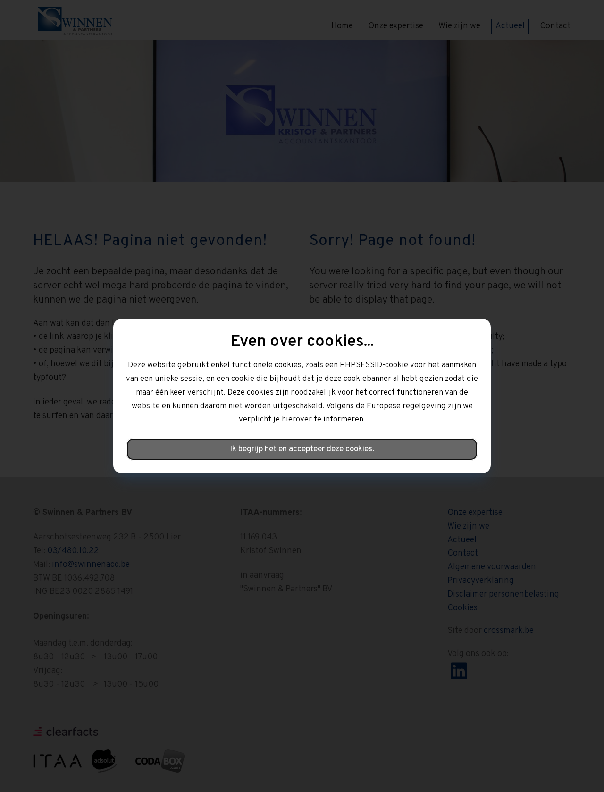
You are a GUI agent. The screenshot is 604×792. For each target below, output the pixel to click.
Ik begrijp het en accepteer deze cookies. (302, 449)
